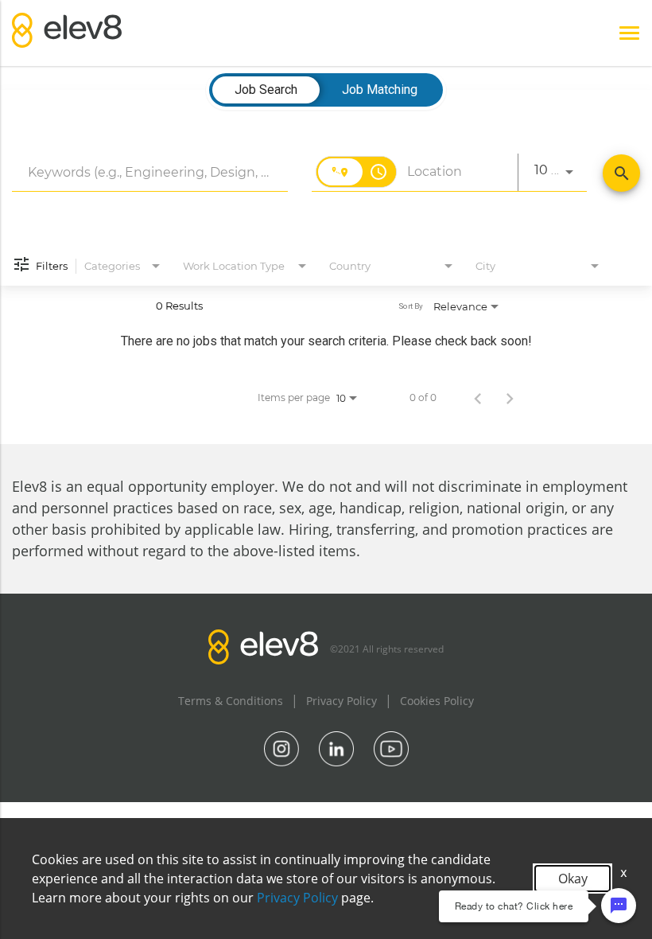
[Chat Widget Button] (618, 905)
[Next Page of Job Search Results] (510, 398)
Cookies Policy (437, 700)
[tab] (266, 89)
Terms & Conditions (230, 700)
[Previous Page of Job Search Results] (478, 398)
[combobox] (150, 172)
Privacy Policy (341, 700)
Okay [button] (573, 878)
